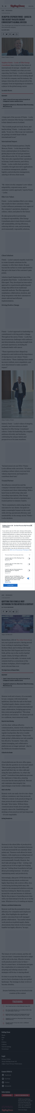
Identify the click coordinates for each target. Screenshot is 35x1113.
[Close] (31, 525)
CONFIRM (10, 585)
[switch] (28, 558)
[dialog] (17, 556)
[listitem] (17, 555)
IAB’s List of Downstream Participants (19, 550)
